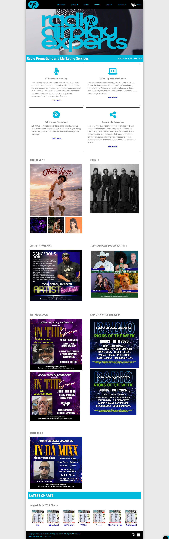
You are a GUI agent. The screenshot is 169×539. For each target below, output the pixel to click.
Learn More (56, 100)
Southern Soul (131, 525)
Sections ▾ (61, 4)
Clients (97, 4)
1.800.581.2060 (135, 58)
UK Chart (83, 525)
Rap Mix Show (68, 525)
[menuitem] (61, 4)
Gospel (99, 525)
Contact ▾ (122, 4)
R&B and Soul (53, 525)
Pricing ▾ (74, 4)
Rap (37, 525)
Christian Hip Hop (115, 525)
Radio (138, 4)
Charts (86, 4)
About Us (109, 4)
